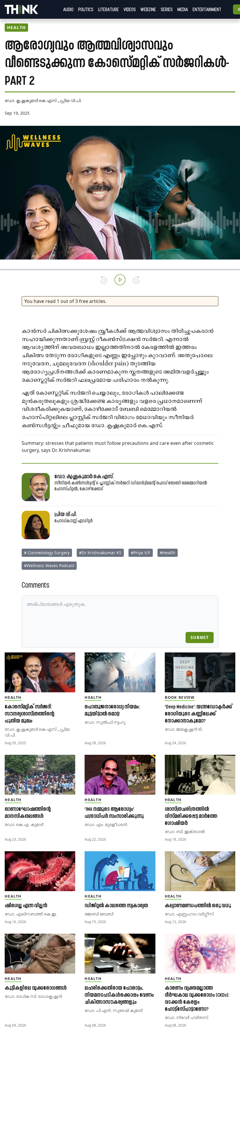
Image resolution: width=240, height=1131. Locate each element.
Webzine (148, 9)
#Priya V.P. (140, 552)
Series (167, 9)
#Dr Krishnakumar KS (100, 552)
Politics (85, 9)
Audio (68, 9)
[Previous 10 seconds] (104, 280)
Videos (130, 9)
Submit (200, 637)
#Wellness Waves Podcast (49, 565)
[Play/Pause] (120, 280)
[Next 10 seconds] (136, 280)
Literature (108, 9)
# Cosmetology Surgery (47, 552)
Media (182, 9)
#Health (167, 552)
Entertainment (207, 9)
